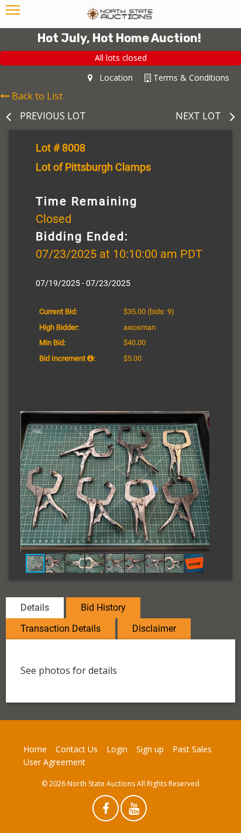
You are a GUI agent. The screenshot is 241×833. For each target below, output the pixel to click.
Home (35, 749)
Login (117, 749)
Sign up (150, 749)
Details (34, 607)
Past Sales (192, 749)
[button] (210, 421)
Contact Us (77, 749)
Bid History (103, 607)
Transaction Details (60, 628)
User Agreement (54, 761)
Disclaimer (154, 628)
